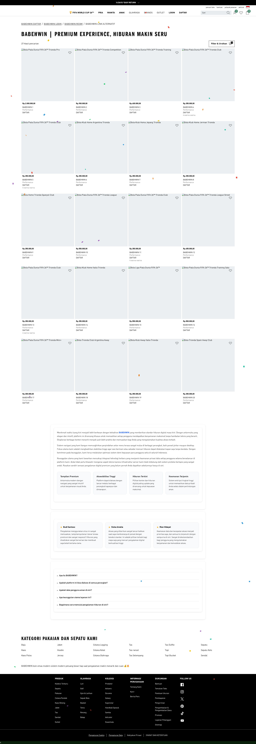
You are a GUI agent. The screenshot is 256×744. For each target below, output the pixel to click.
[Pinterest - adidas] (190, 706)
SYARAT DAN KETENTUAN (156, 735)
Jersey (60, 656)
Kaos (23, 650)
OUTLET (161, 13)
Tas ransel (134, 650)
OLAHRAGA (134, 13)
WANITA (111, 13)
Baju (23, 645)
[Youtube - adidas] (190, 721)
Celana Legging (100, 645)
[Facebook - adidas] (190, 685)
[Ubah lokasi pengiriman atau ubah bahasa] (248, 7)
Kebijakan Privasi (134, 735)
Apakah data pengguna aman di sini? (75, 590)
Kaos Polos (26, 656)
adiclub (241, 7)
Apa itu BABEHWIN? (68, 576)
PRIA (100, 13)
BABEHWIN (124, 433)
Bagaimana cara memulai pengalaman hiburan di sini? (83, 605)
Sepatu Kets (206, 650)
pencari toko (210, 7)
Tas (130, 645)
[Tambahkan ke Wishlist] (70, 53)
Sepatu (204, 645)
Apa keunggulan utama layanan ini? (75, 598)
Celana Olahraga (101, 656)
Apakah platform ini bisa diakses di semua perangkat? (83, 583)
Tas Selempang (136, 656)
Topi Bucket (170, 656)
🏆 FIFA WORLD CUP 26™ (81, 13)
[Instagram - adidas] (190, 692)
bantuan (220, 7)
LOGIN (172, 13)
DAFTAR (183, 13)
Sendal (204, 656)
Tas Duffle (169, 645)
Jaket (59, 645)
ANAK (122, 13)
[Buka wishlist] (241, 13)
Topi (167, 650)
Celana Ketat (99, 650)
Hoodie (60, 650)
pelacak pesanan (231, 7)
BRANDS (148, 13)
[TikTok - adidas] (190, 713)
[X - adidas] (190, 699)
